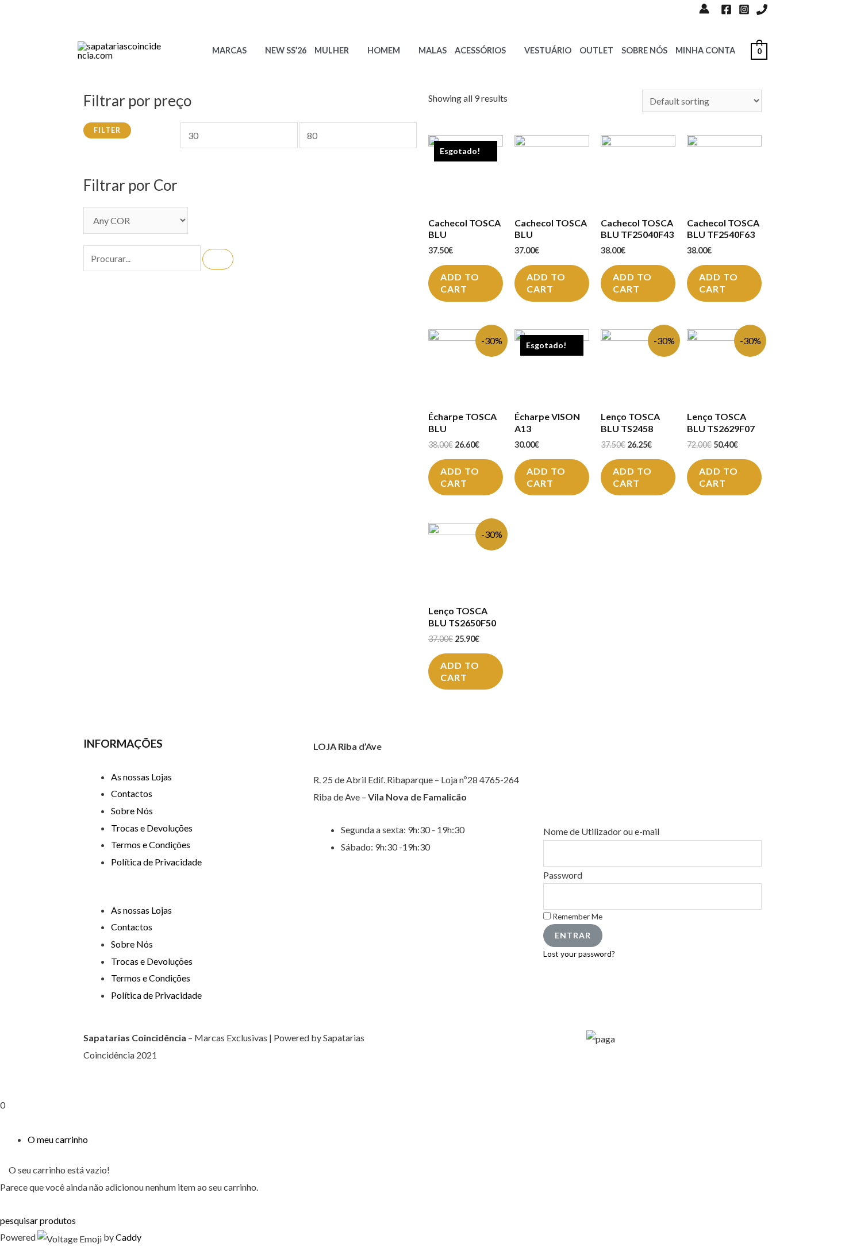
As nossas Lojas (141, 776)
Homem (383, 50)
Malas (432, 50)
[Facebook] (726, 9)
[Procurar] (217, 259)
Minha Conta (705, 50)
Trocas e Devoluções (152, 827)
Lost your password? (579, 954)
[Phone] (761, 9)
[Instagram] (744, 9)
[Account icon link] (704, 8)
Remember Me (576, 916)
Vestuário (547, 50)
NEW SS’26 (285, 50)
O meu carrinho (58, 1139)
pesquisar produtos (38, 1220)
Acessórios (480, 50)
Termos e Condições (150, 844)
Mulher (331, 50)
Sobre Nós (644, 50)
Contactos (131, 793)
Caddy (128, 1236)
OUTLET (596, 50)
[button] (192, 893)
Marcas (229, 50)
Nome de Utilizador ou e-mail (601, 831)
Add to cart (459, 282)
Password (562, 874)
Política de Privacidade (156, 861)
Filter (107, 130)
